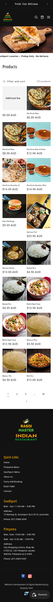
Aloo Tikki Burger (9, 221)
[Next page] (26, 401)
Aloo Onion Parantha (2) (11, 185)
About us (8, 477)
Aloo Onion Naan (33, 113)
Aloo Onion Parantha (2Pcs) (36, 185)
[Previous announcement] (6, 4)
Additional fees (13, 98)
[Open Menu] (48, 17)
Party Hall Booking (13, 481)
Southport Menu (12, 472)
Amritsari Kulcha (8, 268)
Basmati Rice (31, 268)
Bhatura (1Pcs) (32, 340)
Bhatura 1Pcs (7, 376)
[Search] (36, 17)
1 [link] (8, 394)
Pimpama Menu (11, 467)
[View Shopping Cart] (42, 17)
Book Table (9, 486)
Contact (8, 491)
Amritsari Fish (32, 232)
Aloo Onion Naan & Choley (36, 149)
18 (43, 394)
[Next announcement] (47, 4)
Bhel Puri (30, 376)
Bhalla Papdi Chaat (33, 304)
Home (19, 37)
